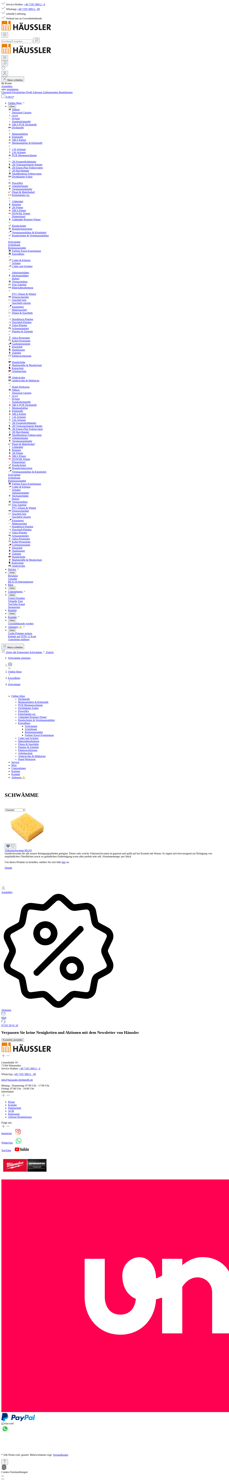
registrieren (12, 89)
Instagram (6, 1133)
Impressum (14, 1114)
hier (64, 862)
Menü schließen (15, 80)
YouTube (6, 1150)
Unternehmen (18, 768)
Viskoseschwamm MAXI (18, 850)
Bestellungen (66, 92)
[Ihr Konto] (4, 73)
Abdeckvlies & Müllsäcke (32, 756)
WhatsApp (7, 1142)
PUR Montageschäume (30, 705)
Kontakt (15, 774)
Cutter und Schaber (28, 738)
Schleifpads (31, 729)
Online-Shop (18, 696)
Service (15, 762)
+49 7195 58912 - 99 (28, 9)
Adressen (38, 92)
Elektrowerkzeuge (27, 750)
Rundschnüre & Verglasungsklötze (36, 720)
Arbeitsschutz (25, 753)
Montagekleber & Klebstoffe (33, 702)
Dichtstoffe (24, 699)
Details (8, 867)
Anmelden (6, 86)
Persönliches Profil (22, 92)
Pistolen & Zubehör (28, 747)
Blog (14, 765)
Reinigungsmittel (34, 732)
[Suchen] (36, 40)
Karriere (15, 771)
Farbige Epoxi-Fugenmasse (39, 735)
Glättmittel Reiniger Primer (32, 717)
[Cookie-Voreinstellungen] (2, 1475)
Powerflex (23, 711)
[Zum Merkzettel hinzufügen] (10, 846)
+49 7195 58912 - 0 (34, 4)
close (12, 106)
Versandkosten (60, 1454)
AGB (11, 1111)
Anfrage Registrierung (20, 1117)
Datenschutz (14, 1108)
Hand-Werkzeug (27, 759)
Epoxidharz (24, 723)
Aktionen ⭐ (18, 777)
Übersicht (6, 92)
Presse (11, 1102)
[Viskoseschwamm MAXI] (28, 842)
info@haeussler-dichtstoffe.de (17, 1079)
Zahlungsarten (51, 92)
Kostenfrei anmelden (13, 1040)
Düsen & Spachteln (28, 744)
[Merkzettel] (3, 69)
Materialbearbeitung (28, 741)
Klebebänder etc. (27, 714)
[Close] (2, 1478)
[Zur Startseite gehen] (26, 30)
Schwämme (31, 726)
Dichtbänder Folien (28, 708)
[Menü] (4, 35)
